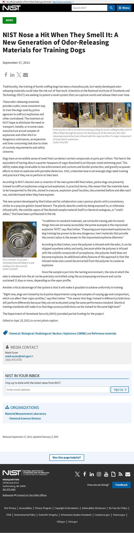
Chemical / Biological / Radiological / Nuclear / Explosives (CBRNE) (48, 333)
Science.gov (119, 514)
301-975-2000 (9, 489)
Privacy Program (43, 508)
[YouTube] (106, 474)
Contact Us (22, 495)
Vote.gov (72, 521)
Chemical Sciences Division (25, 418)
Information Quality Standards (76, 514)
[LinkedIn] (91, 474)
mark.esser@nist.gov (18, 356)
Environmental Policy (24, 514)
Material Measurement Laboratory (25, 414)
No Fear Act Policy (118, 508)
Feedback (121, 485)
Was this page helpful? (67, 457)
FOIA (8, 514)
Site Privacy (10, 508)
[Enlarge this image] (92, 115)
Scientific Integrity (48, 514)
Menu (125, 8)
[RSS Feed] (120, 474)
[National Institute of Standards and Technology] (26, 472)
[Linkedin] (12, 75)
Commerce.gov (102, 514)
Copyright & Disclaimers (67, 508)
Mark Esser (11, 352)
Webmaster (8, 495)
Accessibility (25, 508)
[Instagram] (99, 474)
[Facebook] (6, 75)
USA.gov (61, 521)
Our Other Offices (38, 495)
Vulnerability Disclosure (94, 508)
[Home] (12, 8)
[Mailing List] (127, 474)
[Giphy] (113, 474)
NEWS (9, 20)
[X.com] (19, 75)
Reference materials (104, 333)
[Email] (25, 75)
